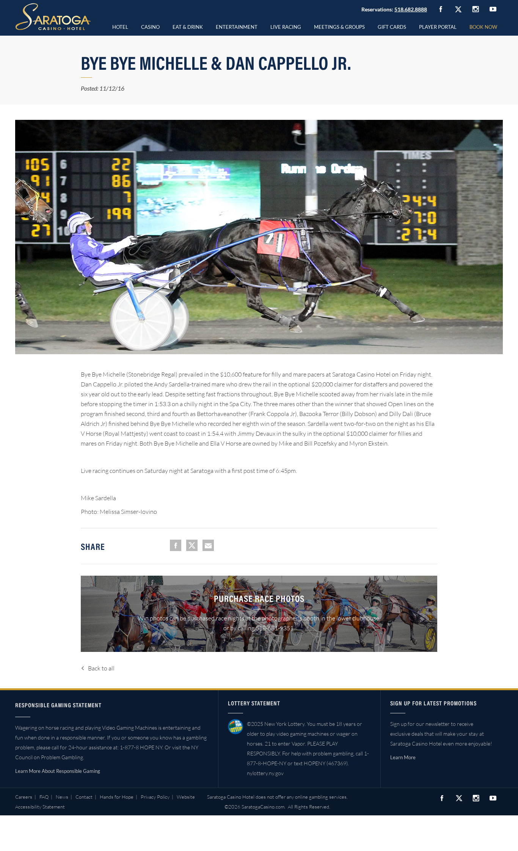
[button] (150, 26)
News (62, 797)
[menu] (150, 26)
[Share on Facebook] (175, 545)
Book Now (483, 27)
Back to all (101, 668)
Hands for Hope (116, 797)
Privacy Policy (155, 797)
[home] (53, 16)
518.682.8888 (410, 9)
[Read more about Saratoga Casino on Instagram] (475, 9)
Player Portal (438, 27)
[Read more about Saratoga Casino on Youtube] (493, 9)
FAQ (44, 797)
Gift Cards (392, 27)
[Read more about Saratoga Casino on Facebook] (441, 9)
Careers (23, 797)
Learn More (403, 757)
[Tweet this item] (192, 545)
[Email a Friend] (208, 545)
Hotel (120, 27)
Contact (84, 797)
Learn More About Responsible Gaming (57, 771)
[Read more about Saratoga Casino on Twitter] (458, 9)
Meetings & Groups (339, 27)
